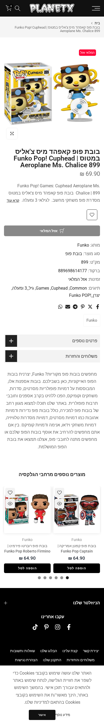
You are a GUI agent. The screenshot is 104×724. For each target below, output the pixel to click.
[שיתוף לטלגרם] (75, 306)
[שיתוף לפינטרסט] (82, 306)
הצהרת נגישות (26, 660)
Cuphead (59, 288)
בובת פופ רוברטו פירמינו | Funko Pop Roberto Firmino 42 (27, 551)
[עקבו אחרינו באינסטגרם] (58, 627)
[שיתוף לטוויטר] (90, 306)
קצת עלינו (70, 651)
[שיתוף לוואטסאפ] (60, 306)
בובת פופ (73, 253)
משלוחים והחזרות (81, 660)
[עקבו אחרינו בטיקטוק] (35, 627)
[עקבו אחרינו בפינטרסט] (46, 627)
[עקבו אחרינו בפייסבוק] (69, 627)
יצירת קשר (91, 651)
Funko (83, 245)
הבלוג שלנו (48, 651)
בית (97, 23)
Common (78, 288)
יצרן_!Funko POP (84, 295)
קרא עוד (13, 200)
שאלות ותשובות (22, 651)
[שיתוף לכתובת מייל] (67, 306)
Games (42, 288)
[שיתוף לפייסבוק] (97, 306)
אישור (42, 715)
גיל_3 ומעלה (23, 288)
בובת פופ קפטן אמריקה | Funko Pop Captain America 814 (77, 551)
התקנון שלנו (52, 660)
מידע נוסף (62, 715)
